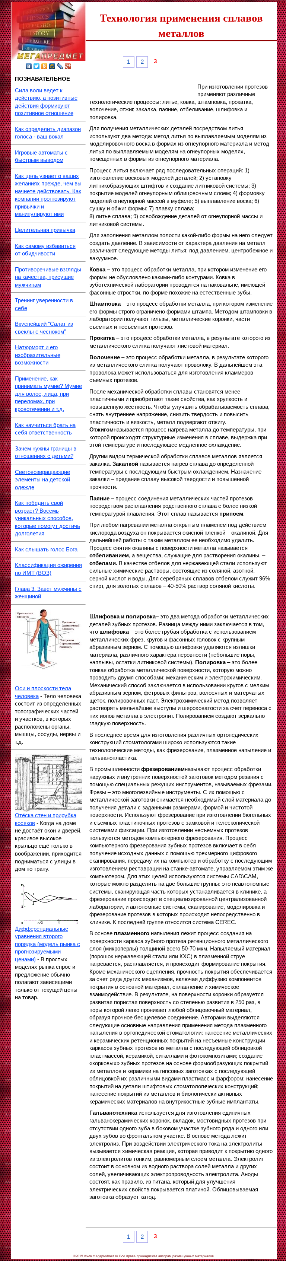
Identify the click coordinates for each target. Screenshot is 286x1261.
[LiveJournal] (60, 66)
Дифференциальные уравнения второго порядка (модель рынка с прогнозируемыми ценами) (47, 944)
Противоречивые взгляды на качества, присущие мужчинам (48, 277)
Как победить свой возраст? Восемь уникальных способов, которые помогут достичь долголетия (47, 518)
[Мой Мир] (52, 66)
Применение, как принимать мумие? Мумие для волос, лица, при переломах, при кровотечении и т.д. (48, 394)
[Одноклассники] (44, 66)
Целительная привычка (45, 230)
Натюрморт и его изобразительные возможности (37, 355)
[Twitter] (37, 66)
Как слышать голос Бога (46, 550)
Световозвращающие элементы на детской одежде (42, 479)
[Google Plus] (68, 66)
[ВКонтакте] (29, 66)
